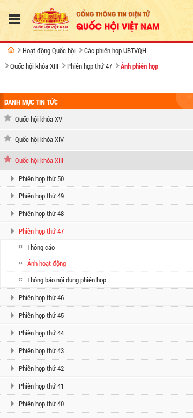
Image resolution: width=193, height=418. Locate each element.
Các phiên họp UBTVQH (115, 50)
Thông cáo (41, 247)
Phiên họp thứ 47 (89, 66)
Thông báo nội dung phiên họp (66, 280)
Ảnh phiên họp (139, 66)
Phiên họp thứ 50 (41, 178)
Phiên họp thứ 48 (41, 213)
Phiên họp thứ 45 (41, 315)
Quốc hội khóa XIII (34, 66)
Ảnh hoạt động (46, 263)
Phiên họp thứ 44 (41, 333)
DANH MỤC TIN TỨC (31, 102)
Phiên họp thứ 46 (41, 297)
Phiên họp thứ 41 (41, 386)
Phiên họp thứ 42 (41, 368)
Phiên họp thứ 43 (41, 350)
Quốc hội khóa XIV (39, 139)
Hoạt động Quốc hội (49, 50)
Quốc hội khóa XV (38, 119)
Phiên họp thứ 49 (41, 195)
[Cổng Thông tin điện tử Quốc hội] (11, 50)
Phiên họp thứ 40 (41, 403)
